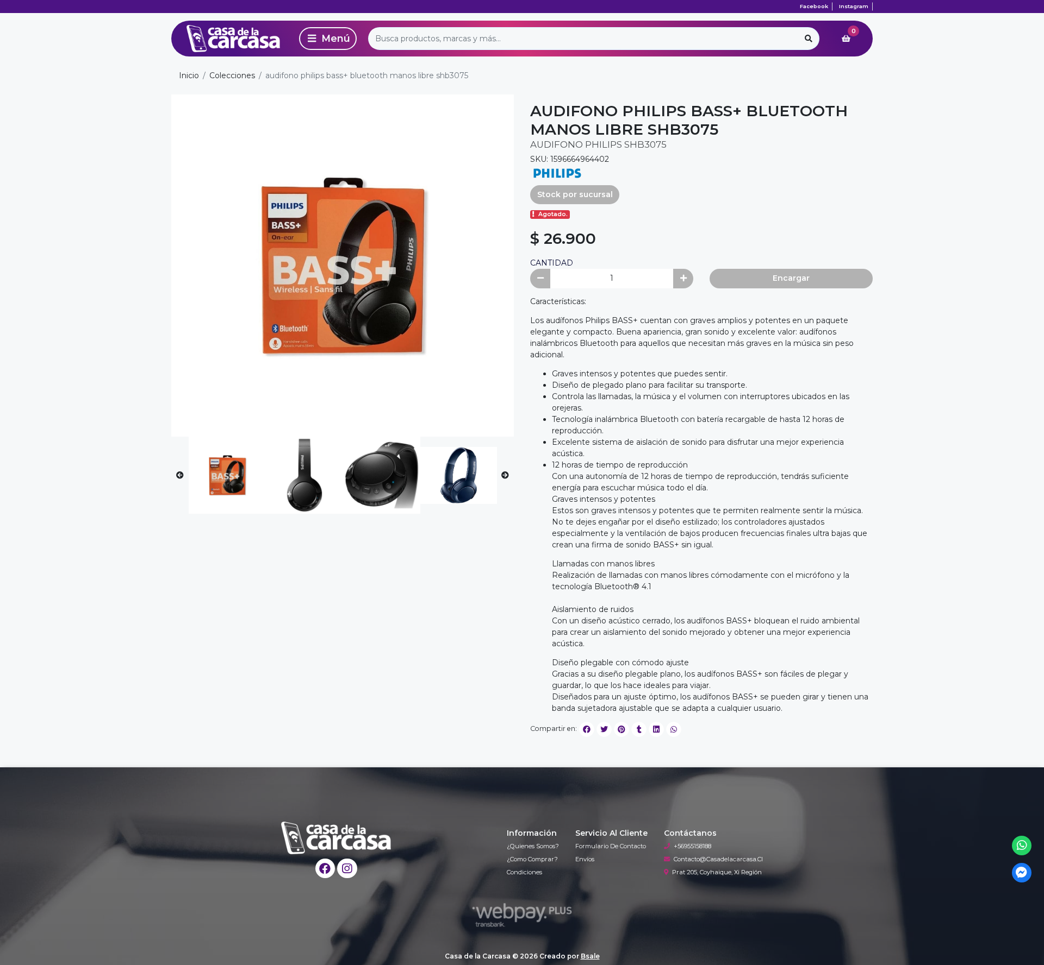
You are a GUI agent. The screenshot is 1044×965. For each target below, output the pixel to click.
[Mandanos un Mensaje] (1022, 873)
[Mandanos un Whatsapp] (1022, 846)
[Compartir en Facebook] (586, 729)
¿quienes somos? (533, 846)
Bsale (590, 956)
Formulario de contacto (610, 846)
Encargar (791, 278)
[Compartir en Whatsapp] (673, 729)
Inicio (189, 75)
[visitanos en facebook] (325, 869)
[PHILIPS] (557, 172)
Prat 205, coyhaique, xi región (717, 872)
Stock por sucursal (575, 194)
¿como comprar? (532, 859)
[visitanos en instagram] (347, 869)
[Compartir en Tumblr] (639, 729)
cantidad (551, 263)
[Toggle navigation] (328, 38)
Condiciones (524, 872)
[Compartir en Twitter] (604, 729)
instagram (853, 6)
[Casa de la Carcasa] (233, 38)
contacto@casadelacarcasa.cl (718, 859)
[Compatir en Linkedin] (656, 729)
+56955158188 (692, 846)
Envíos (584, 859)
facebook (814, 6)
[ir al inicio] (336, 838)
